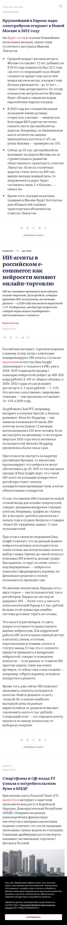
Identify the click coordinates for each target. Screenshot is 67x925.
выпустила (10, 800)
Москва (18, 7)
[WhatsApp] (45, 228)
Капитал (7, 7)
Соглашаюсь (33, 917)
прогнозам (10, 362)
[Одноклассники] (27, 228)
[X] (33, 228)
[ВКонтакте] (21, 228)
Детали (26, 251)
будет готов (16, 38)
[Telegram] (39, 228)
